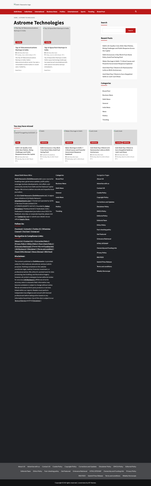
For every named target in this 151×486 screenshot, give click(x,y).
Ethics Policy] (33, 244)
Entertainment (73, 12)
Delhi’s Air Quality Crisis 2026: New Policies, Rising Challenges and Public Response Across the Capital (119, 48)
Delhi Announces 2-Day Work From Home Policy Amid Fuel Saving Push (117, 56)
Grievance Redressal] (23, 246)
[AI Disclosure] (20, 249)
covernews (82, 483)
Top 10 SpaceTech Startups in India (55, 48)
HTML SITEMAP (102, 243)
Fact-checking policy (104, 230)
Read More (18, 70)
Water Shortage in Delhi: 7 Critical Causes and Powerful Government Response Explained (119, 62)
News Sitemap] (37, 252)
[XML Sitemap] (25, 252)
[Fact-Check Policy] (46, 244)
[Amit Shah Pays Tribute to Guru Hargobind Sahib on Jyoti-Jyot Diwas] (125, 137)
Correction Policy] (42, 241)
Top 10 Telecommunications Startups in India (26, 48)
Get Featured (101, 234)
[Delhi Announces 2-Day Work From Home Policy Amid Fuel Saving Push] (50, 137)
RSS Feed (48, 252)
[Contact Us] (28, 241)
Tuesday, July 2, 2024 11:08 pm (25, 55)
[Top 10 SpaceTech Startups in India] (56, 36)
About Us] (19, 241)
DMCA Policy (101, 211)
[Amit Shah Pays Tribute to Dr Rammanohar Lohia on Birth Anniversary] (100, 137)
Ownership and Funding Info (107, 248)
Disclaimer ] (36, 301)
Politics (62, 12)
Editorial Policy (102, 216)
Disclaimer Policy (103, 206)
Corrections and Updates (105, 202)
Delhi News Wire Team (22, 53)
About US (100, 179)
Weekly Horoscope (103, 271)
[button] (136, 11)
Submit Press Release (104, 262)
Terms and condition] (45, 249)
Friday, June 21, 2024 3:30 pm (53, 55)
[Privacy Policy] (20, 244)
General (105, 103)
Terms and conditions (104, 266)
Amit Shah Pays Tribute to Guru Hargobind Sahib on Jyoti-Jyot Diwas (117, 75)
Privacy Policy (102, 253)
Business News (52, 12)
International (39, 12)
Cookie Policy (101, 193)
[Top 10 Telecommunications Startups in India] (27, 36)
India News (28, 12)
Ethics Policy (101, 225)
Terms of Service (20, 301)
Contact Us (21, 216)
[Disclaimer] (31, 249)
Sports (83, 12)
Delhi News (18, 12)
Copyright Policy (102, 197)
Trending (91, 12)
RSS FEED (100, 257)
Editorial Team (102, 220)
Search (104, 22)
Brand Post (101, 12)
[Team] (17, 252)
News (104, 111)
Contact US (101, 188)
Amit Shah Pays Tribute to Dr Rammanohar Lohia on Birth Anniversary (118, 69)
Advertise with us (103, 183)
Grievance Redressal (104, 239)
